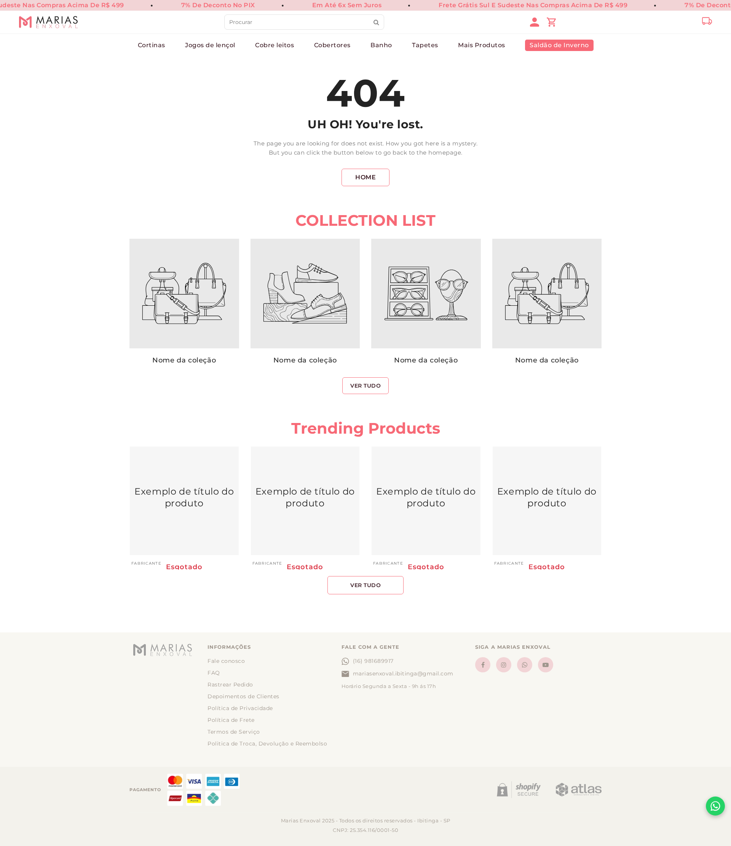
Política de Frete (231, 720)
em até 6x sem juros (347, 5)
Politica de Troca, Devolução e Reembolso (267, 743)
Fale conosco (226, 661)
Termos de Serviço (233, 731)
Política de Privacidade (240, 708)
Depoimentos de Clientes (243, 696)
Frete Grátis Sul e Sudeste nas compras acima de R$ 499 (533, 5)
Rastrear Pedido (230, 684)
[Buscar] (376, 22)
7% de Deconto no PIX (218, 5)
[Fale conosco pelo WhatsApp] (715, 806)
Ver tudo (365, 385)
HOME (365, 177)
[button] (268, 647)
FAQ (213, 672)
